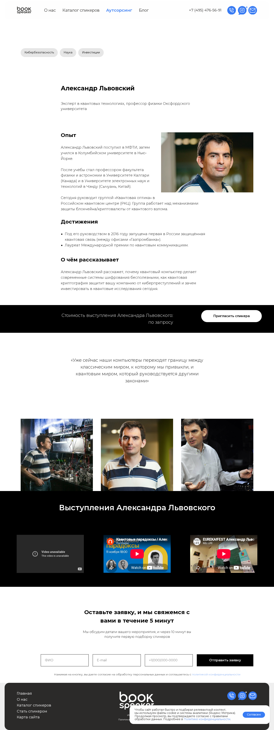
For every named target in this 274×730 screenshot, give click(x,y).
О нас (50, 10)
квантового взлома (149, 209)
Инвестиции (91, 52)
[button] (231, 316)
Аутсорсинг (119, 10)
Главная (24, 693)
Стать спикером (32, 711)
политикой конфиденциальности (216, 674)
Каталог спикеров (80, 10)
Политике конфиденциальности (207, 719)
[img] (24, 10)
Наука (68, 52)
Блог (144, 10)
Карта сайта (28, 717)
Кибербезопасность (39, 52)
